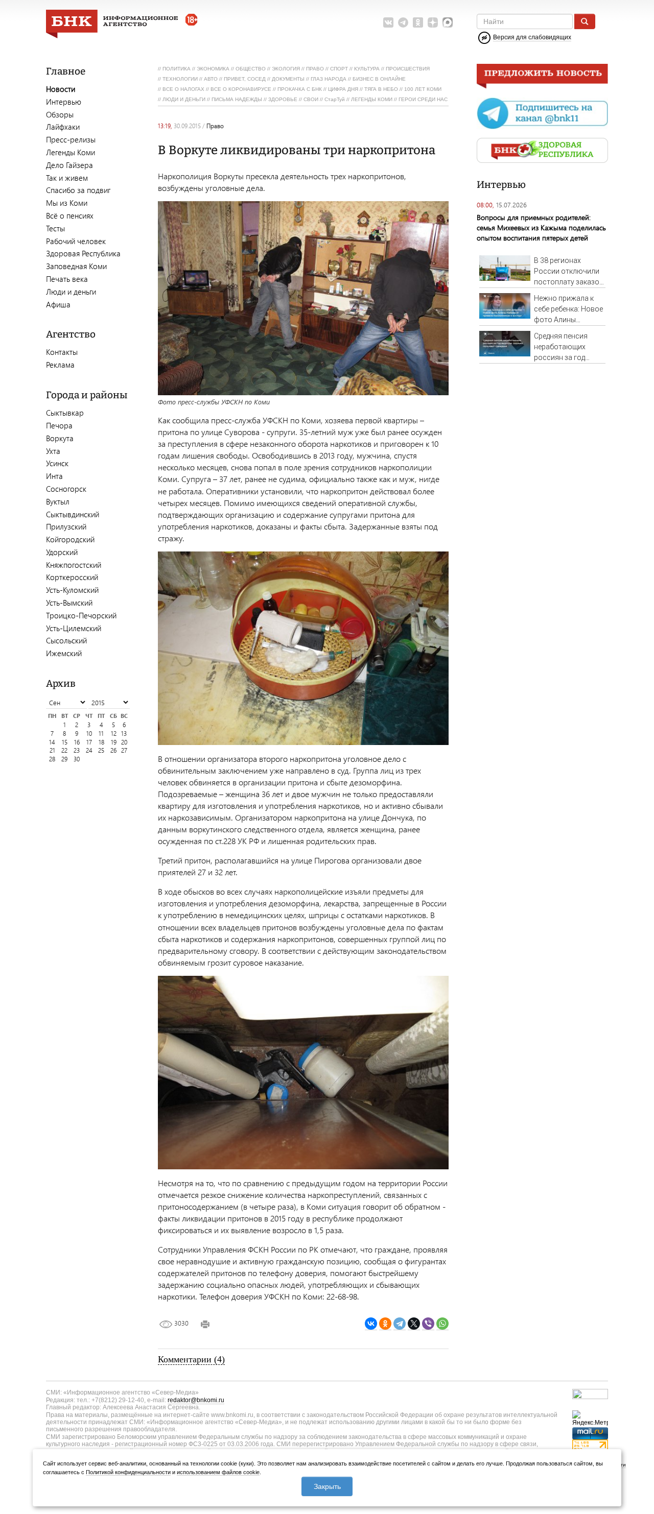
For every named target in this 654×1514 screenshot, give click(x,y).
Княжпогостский (73, 565)
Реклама (60, 364)
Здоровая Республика (83, 253)
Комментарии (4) (191, 1359)
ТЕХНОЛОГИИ (180, 79)
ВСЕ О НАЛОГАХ (183, 89)
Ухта (53, 451)
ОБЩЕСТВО (251, 68)
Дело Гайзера (69, 165)
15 (64, 742)
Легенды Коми (70, 152)
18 (101, 742)
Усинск (57, 463)
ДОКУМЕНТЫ (288, 79)
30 (77, 759)
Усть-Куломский (72, 590)
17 (89, 742)
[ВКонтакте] (371, 1323)
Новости (60, 89)
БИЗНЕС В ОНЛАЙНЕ (379, 79)
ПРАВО (315, 68)
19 (113, 742)
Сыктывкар (65, 412)
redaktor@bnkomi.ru (196, 1400)
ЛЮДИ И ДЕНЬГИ (183, 99)
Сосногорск (66, 489)
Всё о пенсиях (70, 215)
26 (113, 750)
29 (64, 759)
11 (101, 733)
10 (89, 733)
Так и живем (67, 178)
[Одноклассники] (385, 1323)
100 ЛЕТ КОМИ (422, 89)
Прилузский (66, 526)
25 (101, 750)
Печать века (67, 279)
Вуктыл (57, 501)
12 (113, 733)
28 (52, 759)
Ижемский (64, 653)
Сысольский (66, 640)
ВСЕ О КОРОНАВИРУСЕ (241, 89)
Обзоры (60, 114)
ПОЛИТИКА (176, 68)
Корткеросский (72, 577)
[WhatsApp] (442, 1323)
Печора (59, 425)
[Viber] (428, 1323)
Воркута (60, 438)
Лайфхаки (63, 127)
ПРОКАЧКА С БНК (299, 89)
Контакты (62, 352)
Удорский (62, 552)
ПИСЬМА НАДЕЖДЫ (237, 99)
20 (124, 742)
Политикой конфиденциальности (128, 1472)
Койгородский (70, 539)
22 (64, 750)
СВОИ (310, 99)
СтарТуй (334, 99)
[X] (414, 1323)
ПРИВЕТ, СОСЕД (245, 79)
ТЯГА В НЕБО (381, 89)
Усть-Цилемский (73, 628)
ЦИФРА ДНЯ (343, 89)
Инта (54, 476)
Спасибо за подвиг (78, 190)
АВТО (211, 79)
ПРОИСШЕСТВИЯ (408, 68)
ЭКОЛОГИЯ (286, 68)
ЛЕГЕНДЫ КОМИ (371, 99)
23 (77, 750)
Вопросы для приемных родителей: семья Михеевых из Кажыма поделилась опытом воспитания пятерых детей (541, 227)
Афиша (58, 304)
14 (52, 742)
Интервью (63, 102)
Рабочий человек (76, 241)
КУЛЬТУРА (367, 68)
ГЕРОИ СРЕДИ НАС (423, 99)
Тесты (55, 228)
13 (124, 733)
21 (52, 750)
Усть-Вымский (69, 602)
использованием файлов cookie (218, 1472)
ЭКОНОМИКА (213, 68)
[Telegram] (399, 1323)
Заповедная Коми (76, 266)
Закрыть (327, 1486)
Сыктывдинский (72, 514)
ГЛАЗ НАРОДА (328, 79)
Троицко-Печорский (81, 615)
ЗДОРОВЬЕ (282, 99)
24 (89, 750)
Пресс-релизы (71, 139)
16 (77, 742)
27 (124, 750)
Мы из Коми (66, 203)
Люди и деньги (71, 291)
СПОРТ (339, 68)
